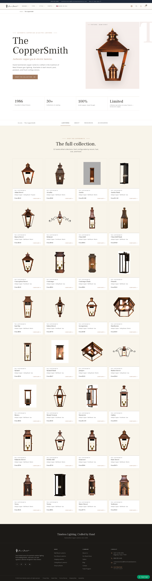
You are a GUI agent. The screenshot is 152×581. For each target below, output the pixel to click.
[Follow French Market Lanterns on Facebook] (17, 564)
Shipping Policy (72, 578)
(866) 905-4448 (54, 1)
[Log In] (141, 6)
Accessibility (81, 578)
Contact (85, 565)
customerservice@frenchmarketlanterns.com (74, 1)
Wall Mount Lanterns (60, 553)
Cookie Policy (54, 578)
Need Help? (144, 577)
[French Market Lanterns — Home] (12, 6)
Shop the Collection (23, 77)
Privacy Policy (46, 578)
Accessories (103, 123)
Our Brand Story (87, 556)
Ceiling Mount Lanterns (60, 562)
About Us (85, 553)
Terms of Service (63, 578)
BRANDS (24, 6)
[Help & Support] (132, 6)
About (77, 123)
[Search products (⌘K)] (136, 6)
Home (21, 11)
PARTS (50, 6)
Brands (20, 123)
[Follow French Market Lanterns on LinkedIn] (29, 564)
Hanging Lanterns (59, 559)
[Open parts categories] (52, 6)
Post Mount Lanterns (60, 556)
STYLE (41, 6)
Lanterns (65, 123)
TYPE (33, 6)
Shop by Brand (58, 565)
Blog (84, 562)
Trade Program (87, 569)
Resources (88, 123)
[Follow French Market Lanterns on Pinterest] (25, 564)
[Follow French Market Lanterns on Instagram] (21, 564)
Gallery (84, 559)
